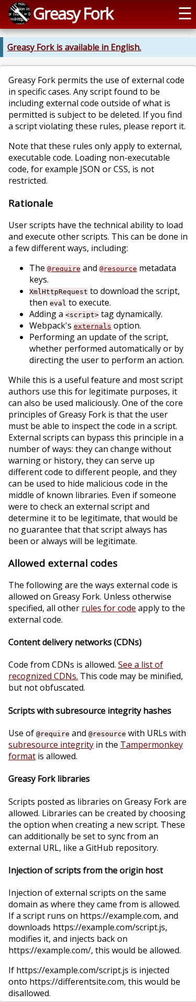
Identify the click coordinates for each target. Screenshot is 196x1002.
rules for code (109, 608)
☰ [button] (185, 13)
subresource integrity (51, 744)
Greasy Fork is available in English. (74, 47)
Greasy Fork (73, 13)
